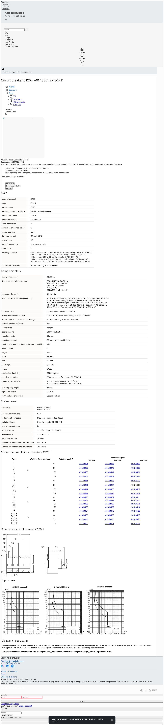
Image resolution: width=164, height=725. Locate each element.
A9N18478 (109, 511)
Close (10, 715)
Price (3, 674)
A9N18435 (83, 515)
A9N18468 (109, 500)
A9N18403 (83, 472)
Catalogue (6, 4)
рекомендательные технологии (81, 719)
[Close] (7, 695)
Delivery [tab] (9, 188)
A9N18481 (109, 524)
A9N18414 (83, 489)
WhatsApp (17, 99)
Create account (25, 706)
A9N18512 (135, 500)
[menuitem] (4, 2)
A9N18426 (83, 507)
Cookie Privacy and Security (13, 688)
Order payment (12, 46)
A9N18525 (135, 524)
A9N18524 (135, 519)
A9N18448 (109, 476)
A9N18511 (135, 497)
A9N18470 (109, 507)
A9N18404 (83, 476)
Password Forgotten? (10, 704)
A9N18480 (109, 519)
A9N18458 (109, 489)
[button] (9, 93)
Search (4, 715)
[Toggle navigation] (5, 25)
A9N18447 (109, 472)
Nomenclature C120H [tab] (13, 186)
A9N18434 (83, 511)
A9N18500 (135, 481)
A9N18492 (135, 476)
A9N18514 (135, 507)
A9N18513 (135, 504)
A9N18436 (83, 519)
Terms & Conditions (9, 671)
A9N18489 (135, 464)
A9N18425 (83, 504)
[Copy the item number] (6, 114)
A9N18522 (135, 511)
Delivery (5, 6)
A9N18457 (109, 485)
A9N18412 (83, 481)
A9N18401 (83, 464)
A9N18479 (109, 515)
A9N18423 (83, 497)
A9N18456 (109, 481)
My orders (10, 44)
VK (14, 96)
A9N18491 (135, 472)
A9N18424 (83, 500)
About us (4, 2)
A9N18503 (135, 493)
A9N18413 (83, 485)
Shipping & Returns (9, 677)
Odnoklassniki (19, 102)
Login (8, 37)
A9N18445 (109, 464)
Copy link (17, 104)
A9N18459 (109, 493)
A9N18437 (83, 524)
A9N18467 (109, 497)
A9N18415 (83, 493)
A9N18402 (83, 468)
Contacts (5, 9)
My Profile (10, 42)
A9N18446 (109, 468)
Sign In (82, 701)
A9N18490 (135, 468)
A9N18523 (135, 515)
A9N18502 (135, 489)
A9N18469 (109, 504)
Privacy (20, 661)
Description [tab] (10, 183)
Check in (9, 40)
